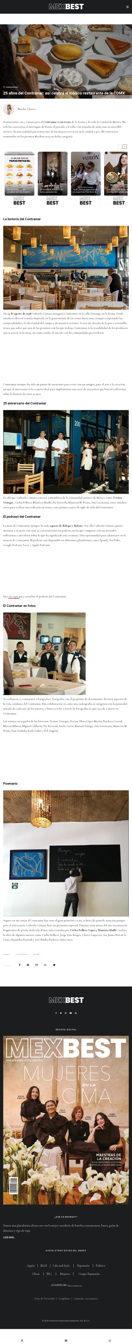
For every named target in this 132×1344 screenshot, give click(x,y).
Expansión (83, 1265)
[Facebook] (56, 1013)
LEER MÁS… (9, 1237)
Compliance (64, 1298)
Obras (36, 1274)
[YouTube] (70, 1013)
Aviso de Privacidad (44, 1298)
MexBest (37, 954)
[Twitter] (60, 1013)
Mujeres (65, 1274)
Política (100, 1265)
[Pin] (28, 965)
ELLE (43, 1265)
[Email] (36, 965)
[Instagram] (65, 1013)
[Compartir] (19, 965)
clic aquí (13, 596)
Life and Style (61, 1265)
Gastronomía (12, 87)
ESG (49, 1274)
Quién (31, 1265)
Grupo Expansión (89, 1274)
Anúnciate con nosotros (86, 1298)
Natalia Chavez (26, 109)
